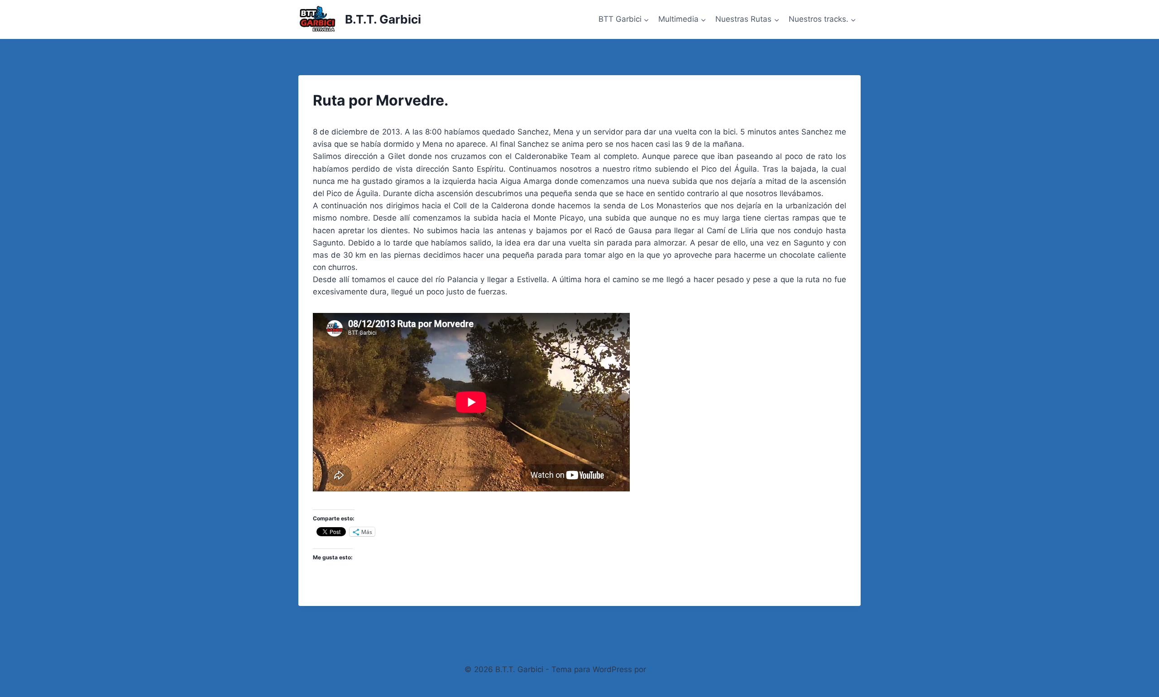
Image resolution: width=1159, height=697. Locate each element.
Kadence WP (671, 669)
